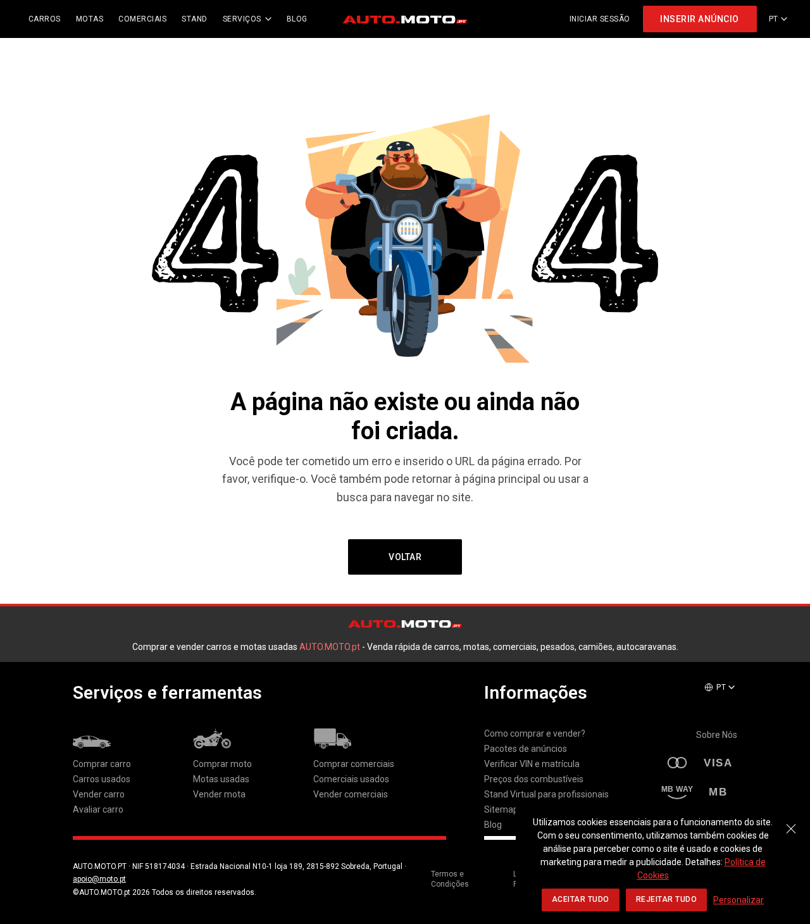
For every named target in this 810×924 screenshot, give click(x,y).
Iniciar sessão (600, 19)
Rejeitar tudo (666, 899)
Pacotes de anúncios (525, 749)
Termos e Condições (450, 879)
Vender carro (99, 794)
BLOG (297, 19)
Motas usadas (221, 779)
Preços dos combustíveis (533, 779)
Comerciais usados (351, 779)
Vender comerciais (350, 794)
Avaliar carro (98, 809)
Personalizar (738, 900)
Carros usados (101, 779)
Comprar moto (222, 764)
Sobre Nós (716, 735)
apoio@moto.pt (99, 879)
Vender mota (219, 794)
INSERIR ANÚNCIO (699, 19)
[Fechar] (791, 822)
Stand (195, 19)
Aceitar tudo (580, 899)
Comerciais (142, 19)
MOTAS (90, 19)
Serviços (242, 19)
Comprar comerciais (353, 764)
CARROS (44, 19)
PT (773, 19)
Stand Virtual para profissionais (546, 794)
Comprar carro (102, 764)
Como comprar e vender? (534, 733)
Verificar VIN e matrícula (532, 764)
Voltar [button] (405, 557)
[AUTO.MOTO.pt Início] (405, 19)
